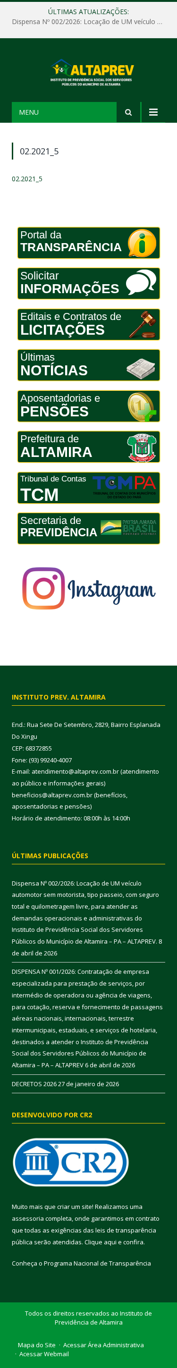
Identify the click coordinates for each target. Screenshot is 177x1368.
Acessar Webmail (44, 1354)
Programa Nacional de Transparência (97, 1263)
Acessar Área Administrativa (103, 1345)
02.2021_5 (27, 178)
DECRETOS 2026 (34, 1084)
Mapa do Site (37, 1345)
